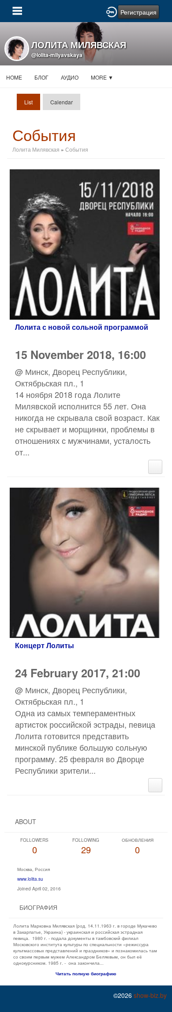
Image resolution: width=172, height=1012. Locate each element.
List (28, 102)
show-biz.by (150, 995)
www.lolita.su (30, 879)
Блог (41, 77)
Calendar (61, 102)
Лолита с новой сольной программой (81, 327)
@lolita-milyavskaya (56, 55)
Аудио (70, 77)
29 (85, 846)
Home (14, 77)
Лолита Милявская (36, 149)
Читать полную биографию (86, 973)
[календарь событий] (155, 465)
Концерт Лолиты (44, 645)
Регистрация (138, 12)
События (76, 149)
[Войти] (111, 11)
